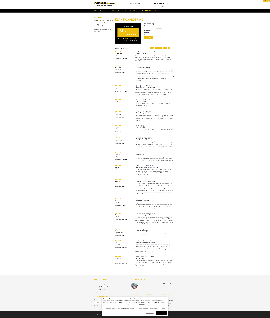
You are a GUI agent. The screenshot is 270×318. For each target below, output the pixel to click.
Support (113, 10)
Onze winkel (133, 10)
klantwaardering (135, 3)
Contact (157, 10)
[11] (169, 48)
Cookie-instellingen (150, 313)
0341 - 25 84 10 (102, 289)
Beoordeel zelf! (148, 37)
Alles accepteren (161, 313)
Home (95, 10)
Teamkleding (103, 10)
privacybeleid (141, 304)
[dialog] (135, 306)
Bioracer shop (122, 10)
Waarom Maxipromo (145, 10)
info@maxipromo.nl (103, 292)
